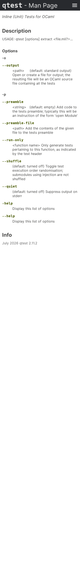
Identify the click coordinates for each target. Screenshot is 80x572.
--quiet (9, 186)
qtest (30, 5)
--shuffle (11, 161)
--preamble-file (18, 123)
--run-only (12, 140)
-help (7, 203)
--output (10, 65)
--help (8, 216)
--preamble (12, 102)
